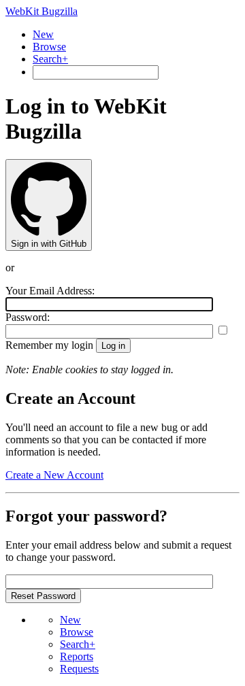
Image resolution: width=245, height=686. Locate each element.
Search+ (50, 59)
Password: (27, 317)
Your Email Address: (50, 290)
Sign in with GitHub (48, 244)
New (43, 34)
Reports (76, 656)
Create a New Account (54, 475)
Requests (79, 668)
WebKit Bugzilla (41, 11)
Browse (49, 46)
